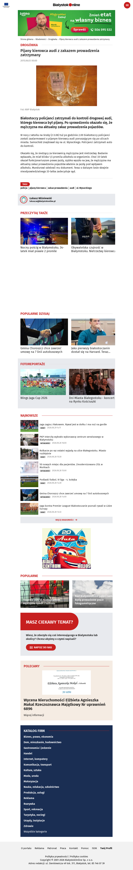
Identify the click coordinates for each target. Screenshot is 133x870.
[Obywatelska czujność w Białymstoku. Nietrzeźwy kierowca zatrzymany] (95, 231)
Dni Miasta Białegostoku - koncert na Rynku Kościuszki (92, 399)
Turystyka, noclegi (34, 814)
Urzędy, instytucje (34, 820)
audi (72, 188)
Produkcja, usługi (34, 792)
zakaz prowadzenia (58, 188)
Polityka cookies (79, 856)
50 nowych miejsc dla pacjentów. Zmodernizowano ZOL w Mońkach (71, 466)
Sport (43, 428)
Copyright (45, 859)
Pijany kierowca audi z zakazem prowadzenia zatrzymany (84, 39)
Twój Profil (106, 848)
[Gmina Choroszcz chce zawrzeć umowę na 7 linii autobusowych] (44, 332)
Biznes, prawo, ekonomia (38, 736)
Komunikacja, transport (38, 764)
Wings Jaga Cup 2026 (33, 398)
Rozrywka (29, 803)
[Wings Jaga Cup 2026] (43, 382)
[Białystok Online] (66, 5)
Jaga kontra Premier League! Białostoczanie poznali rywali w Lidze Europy (76, 507)
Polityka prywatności (56, 856)
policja (23, 188)
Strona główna (26, 39)
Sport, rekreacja (33, 809)
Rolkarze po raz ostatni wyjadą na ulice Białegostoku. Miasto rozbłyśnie (73, 452)
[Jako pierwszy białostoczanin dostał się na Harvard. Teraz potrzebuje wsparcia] (95, 332)
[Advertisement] (66, 282)
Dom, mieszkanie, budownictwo (42, 742)
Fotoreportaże (32, 364)
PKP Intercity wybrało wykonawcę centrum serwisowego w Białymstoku (71, 438)
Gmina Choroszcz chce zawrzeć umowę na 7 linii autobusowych (41, 350)
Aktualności (45, 443)
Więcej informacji (34, 715)
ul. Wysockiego (84, 188)
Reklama (29, 798)
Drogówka (52, 39)
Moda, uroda (31, 775)
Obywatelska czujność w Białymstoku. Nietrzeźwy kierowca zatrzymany (93, 249)
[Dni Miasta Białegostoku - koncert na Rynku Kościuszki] (92, 382)
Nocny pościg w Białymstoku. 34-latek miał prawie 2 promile (42, 249)
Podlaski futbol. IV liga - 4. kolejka (58, 479)
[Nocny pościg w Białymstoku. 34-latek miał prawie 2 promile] (44, 231)
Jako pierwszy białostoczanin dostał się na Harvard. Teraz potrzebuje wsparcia (90, 350)
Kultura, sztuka (32, 770)
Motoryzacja (31, 781)
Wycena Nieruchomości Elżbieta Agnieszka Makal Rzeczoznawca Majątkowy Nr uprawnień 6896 (64, 704)
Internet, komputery (36, 759)
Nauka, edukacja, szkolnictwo (41, 786)
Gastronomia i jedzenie (37, 747)
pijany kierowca (38, 188)
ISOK (94, 848)
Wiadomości (41, 39)
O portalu (26, 848)
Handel (28, 753)
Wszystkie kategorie (35, 831)
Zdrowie (28, 826)
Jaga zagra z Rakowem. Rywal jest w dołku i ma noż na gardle (73, 424)
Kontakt (73, 848)
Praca (63, 848)
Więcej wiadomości (64, 520)
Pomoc (85, 848)
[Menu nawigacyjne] (127, 5)
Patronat (52, 848)
